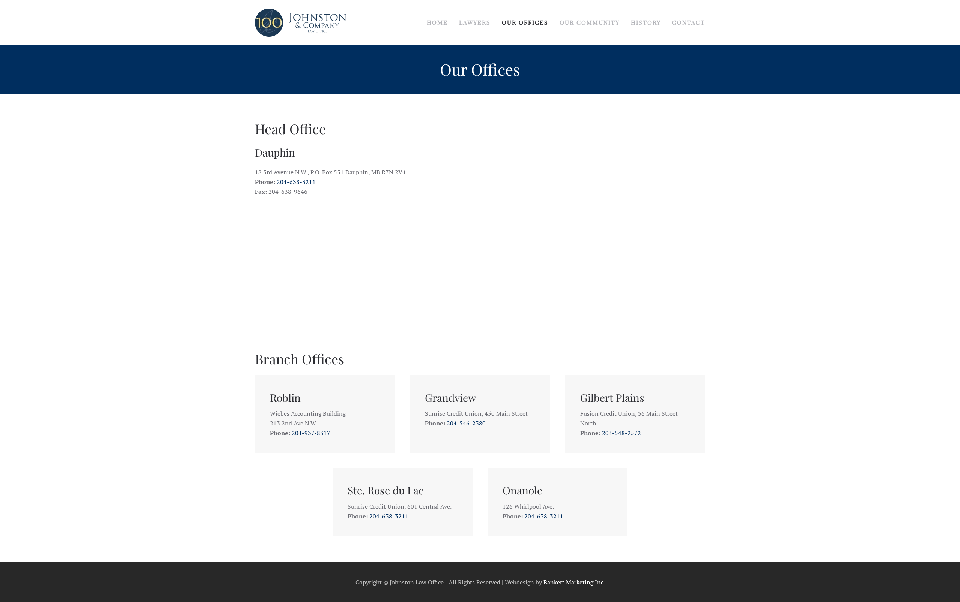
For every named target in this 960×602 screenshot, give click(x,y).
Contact (688, 22)
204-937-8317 (311, 433)
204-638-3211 (296, 182)
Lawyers (474, 22)
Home (437, 22)
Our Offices (525, 22)
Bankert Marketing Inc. (574, 582)
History (646, 22)
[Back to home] (300, 22)
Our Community (590, 22)
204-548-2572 (621, 433)
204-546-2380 (466, 423)
